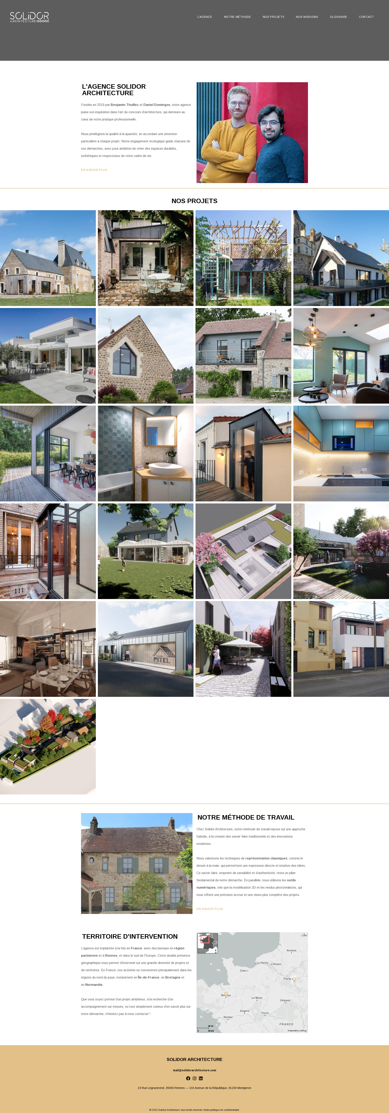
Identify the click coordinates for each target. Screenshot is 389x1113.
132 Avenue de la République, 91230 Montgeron (220, 1088)
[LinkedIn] (200, 1079)
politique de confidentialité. (225, 1110)
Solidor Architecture (169, 1110)
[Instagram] (194, 1079)
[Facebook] (188, 1079)
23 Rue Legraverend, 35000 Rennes (161, 1088)
